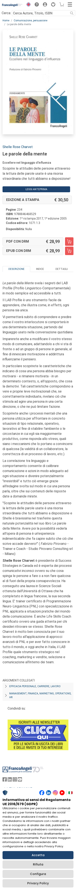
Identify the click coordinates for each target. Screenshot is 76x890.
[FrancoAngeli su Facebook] (5, 780)
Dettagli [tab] (62, 269)
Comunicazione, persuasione (30, 20)
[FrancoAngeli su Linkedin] (10, 780)
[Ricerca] (71, 13)
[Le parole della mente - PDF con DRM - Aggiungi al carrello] (69, 241)
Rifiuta (38, 864)
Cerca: (6, 13)
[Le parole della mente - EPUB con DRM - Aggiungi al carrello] (69, 251)
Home (6, 20)
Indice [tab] (40, 269)
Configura (38, 874)
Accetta (38, 855)
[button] (27, 5)
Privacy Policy (38, 883)
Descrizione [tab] (16, 269)
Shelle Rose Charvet (18, 147)
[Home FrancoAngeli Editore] (12, 5)
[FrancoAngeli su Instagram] (15, 780)
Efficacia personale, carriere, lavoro (35, 686)
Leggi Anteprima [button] (36, 189)
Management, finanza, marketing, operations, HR (40, 695)
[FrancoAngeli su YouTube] (20, 780)
